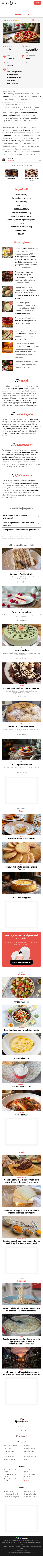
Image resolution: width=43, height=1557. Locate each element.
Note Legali (11, 1546)
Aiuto (21, 1548)
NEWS (21, 1336)
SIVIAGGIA (24, 1542)
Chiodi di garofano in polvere (18, 220)
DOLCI (24, 11)
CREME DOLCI (21, 571)
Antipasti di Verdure (10, 1445)
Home (14, 11)
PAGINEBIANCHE (6, 1542)
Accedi (37, 3)
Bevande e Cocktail (30, 1456)
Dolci (21, 810)
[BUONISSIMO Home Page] (11, 3)
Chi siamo (4, 1546)
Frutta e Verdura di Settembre (30, 1475)
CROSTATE (21, 685)
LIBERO (6, 1540)
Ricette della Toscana (30, 1497)
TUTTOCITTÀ (14, 1542)
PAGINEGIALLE (18, 1540)
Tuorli (21, 223)
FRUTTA (21, 999)
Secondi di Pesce (29, 1451)
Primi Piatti (7, 1448)
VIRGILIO (11, 1540)
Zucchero (19, 201)
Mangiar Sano (8, 1491)
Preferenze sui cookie (35, 1546)
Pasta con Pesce (9, 1451)
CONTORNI (21, 1112)
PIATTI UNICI (21, 1027)
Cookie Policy (25, 1546)
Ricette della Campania (11, 1497)
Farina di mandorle (19, 198)
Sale (20, 234)
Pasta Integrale (9, 1456)
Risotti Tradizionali (10, 1459)
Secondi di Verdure (30, 1448)
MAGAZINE (21, 1306)
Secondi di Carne (29, 1454)
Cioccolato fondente (19, 213)
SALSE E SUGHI (21, 1084)
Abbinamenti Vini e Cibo (11, 1494)
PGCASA (36, 1540)
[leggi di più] (40, 160)
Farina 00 (19, 194)
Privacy (18, 1546)
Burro (19, 205)
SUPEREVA (21, 1544)
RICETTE (19, 11)
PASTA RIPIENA (21, 1056)
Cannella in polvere (18, 216)
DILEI (19, 1542)
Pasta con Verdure (10, 1454)
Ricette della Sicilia (30, 1491)
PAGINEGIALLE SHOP (28, 1540)
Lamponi (18, 230)
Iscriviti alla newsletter (21, 962)
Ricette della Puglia (30, 1494)
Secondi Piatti (28, 1445)
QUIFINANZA (31, 1542)
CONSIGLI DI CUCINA (21, 1177)
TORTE (28, 11)
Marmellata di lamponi (19, 227)
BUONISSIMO (37, 1542)
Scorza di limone (20, 209)
